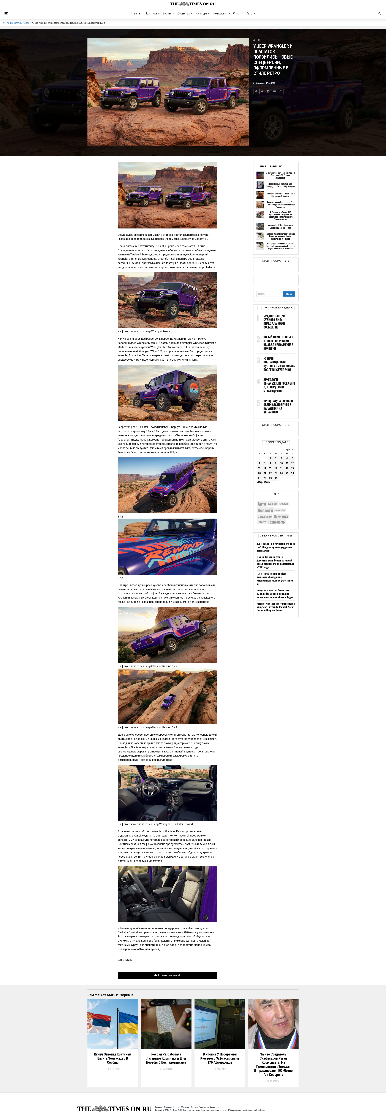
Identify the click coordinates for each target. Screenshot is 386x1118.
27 (259, 478)
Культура (201, 13)
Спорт (237, 13)
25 (287, 473)
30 (275, 478)
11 (287, 463)
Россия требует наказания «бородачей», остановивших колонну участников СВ (274, 579)
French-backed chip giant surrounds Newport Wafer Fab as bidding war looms (275, 607)
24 (281, 473)
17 (281, 468)
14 (265, 468)
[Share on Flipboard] (268, 91)
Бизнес (167, 13)
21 (265, 473)
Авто (249, 13)
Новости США (280, 510)
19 (292, 468)
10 (281, 463)
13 (259, 468)
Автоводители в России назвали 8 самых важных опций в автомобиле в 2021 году (275, 564)
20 (259, 473)
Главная (136, 13)
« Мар (259, 482)
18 (287, 468)
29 (270, 478)
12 (292, 463)
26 (292, 473)
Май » (267, 482)
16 (276, 468)
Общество (183, 13)
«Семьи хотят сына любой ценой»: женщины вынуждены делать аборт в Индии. (275, 593)
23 (275, 473)
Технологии (220, 13)
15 (270, 468)
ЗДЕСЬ (229, 1110)
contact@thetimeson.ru (258, 1110)
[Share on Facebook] (256, 91)
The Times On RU (14, 23)
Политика (151, 13)
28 (264, 478)
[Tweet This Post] (262, 91)
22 (270, 473)
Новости (265, 510)
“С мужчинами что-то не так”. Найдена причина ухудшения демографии (275, 547)
